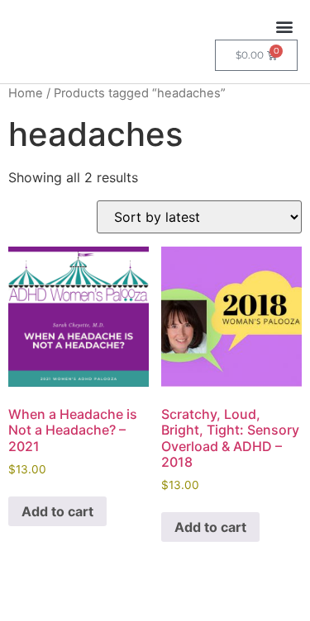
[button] (284, 26)
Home (25, 93)
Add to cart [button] (57, 511)
